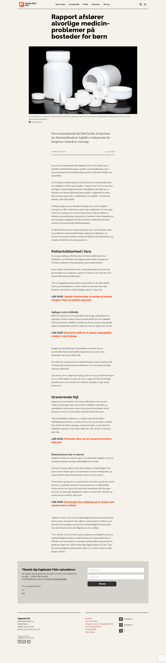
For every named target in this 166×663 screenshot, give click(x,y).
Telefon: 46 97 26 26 (26, 627)
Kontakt (88, 618)
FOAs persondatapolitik (56, 579)
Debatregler (90, 632)
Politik (85, 4)
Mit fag (106, 4)
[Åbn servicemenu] (145, 4)
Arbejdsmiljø (74, 4)
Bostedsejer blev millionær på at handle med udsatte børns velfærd (82, 504)
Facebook (128, 619)
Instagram (128, 625)
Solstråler (96, 4)
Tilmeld (102, 584)
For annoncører (91, 621)
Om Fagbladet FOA (93, 627)
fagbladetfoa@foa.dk (31, 629)
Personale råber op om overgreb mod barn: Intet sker (81, 440)
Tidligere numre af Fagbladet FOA (99, 624)
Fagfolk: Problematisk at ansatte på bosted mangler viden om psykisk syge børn (81, 298)
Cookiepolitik (90, 629)
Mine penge (60, 4)
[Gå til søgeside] (140, 4)
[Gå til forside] (28, 4)
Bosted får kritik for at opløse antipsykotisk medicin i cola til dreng (81, 334)
